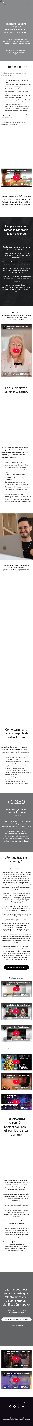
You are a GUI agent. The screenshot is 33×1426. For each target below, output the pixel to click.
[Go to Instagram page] (14, 1406)
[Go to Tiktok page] (18, 1406)
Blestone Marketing (24, 1419)
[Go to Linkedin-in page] (23, 1406)
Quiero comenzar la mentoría (16, 967)
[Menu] (29, 4)
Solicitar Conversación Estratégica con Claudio (16, 1319)
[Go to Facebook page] (10, 1406)
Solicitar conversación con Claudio (16, 1261)
